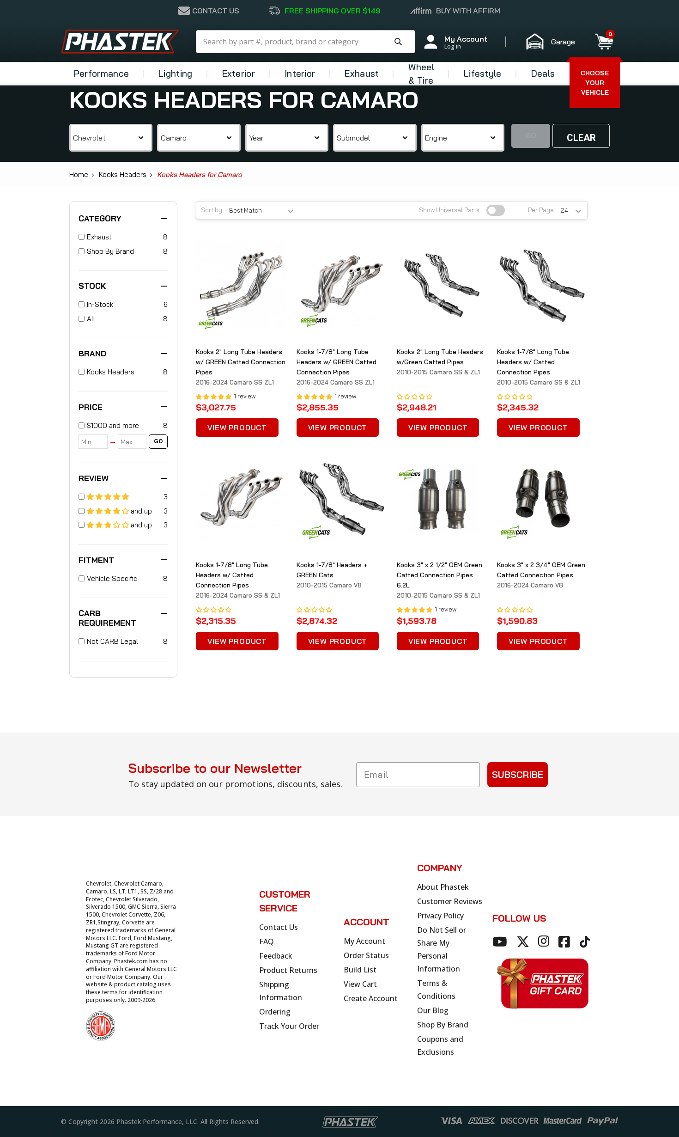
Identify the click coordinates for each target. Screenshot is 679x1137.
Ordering (275, 1012)
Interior (300, 73)
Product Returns (288, 970)
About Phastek (443, 887)
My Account (364, 941)
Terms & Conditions (436, 989)
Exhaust (362, 73)
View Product (237, 427)
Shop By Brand (442, 1025)
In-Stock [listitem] (100, 304)
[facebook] (565, 941)
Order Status (366, 955)
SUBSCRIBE (517, 774)
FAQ (266, 941)
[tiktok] (586, 941)
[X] (524, 941)
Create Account (371, 998)
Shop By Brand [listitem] (110, 251)
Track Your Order (289, 1026)
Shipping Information (280, 991)
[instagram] (545, 941)
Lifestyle (483, 73)
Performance (101, 73)
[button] (554, 41)
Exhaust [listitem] (99, 236)
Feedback (275, 956)
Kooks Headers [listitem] (110, 371)
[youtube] (501, 941)
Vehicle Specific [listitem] (112, 578)
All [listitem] (91, 318)
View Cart (360, 984)
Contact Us (278, 927)
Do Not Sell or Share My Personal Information (441, 949)
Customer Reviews (449, 901)
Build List (360, 970)
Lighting (175, 73)
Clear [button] (581, 137)
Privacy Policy (440, 916)
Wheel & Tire (421, 73)
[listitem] (123, 426)
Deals (543, 73)
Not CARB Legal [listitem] (112, 641)
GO (158, 441)
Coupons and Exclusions (440, 1045)
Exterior (238, 73)
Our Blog (433, 1010)
